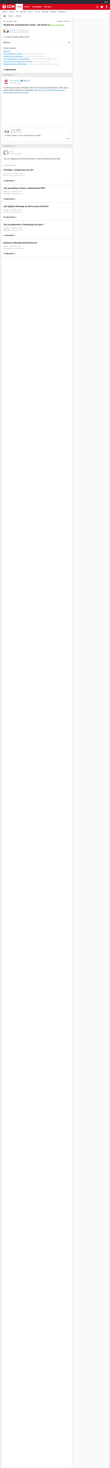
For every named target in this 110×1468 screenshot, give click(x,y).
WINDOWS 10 (62, 12)
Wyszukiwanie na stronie (12, 54)
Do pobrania (37, 7)
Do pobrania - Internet (41, 61)
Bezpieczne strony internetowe (14, 64)
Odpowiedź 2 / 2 (9, 146)
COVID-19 (4, 12)
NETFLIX (37, 12)
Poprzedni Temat (11, 21)
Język (106, 2)
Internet (18, 16)
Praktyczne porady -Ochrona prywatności (43, 64)
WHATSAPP (23, 12)
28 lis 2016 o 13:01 (15, 132)
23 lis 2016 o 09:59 (15, 83)
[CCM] (8, 7)
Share (8, 42)
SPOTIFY (30, 12)
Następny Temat (62, 21)
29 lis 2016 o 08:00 (22, 32)
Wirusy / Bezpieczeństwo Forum (45, 59)
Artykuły (48, 7)
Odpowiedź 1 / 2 (9, 75)
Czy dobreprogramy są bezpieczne (16, 59)
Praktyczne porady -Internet (34, 54)
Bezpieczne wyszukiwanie (13, 56)
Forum (19, 7)
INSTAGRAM (45, 12)
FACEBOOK (53, 12)
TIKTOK (11, 12)
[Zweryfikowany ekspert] (22, 81)
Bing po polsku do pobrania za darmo (17, 61)
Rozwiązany (53, 25)
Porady (27, 7)
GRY (17, 12)
